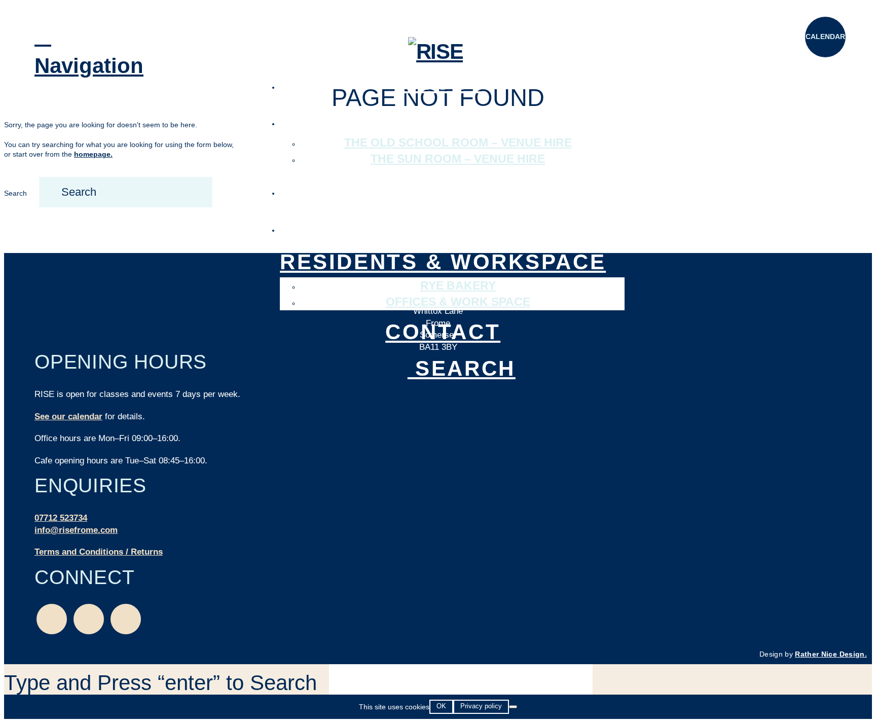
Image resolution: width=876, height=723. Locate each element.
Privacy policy (481, 706)
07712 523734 (60, 518)
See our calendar (68, 416)
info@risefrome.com (76, 530)
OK (441, 706)
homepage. (93, 154)
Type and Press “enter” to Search (160, 683)
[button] (54, 51)
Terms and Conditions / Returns (98, 552)
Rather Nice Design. (831, 654)
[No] (513, 706)
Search (15, 193)
